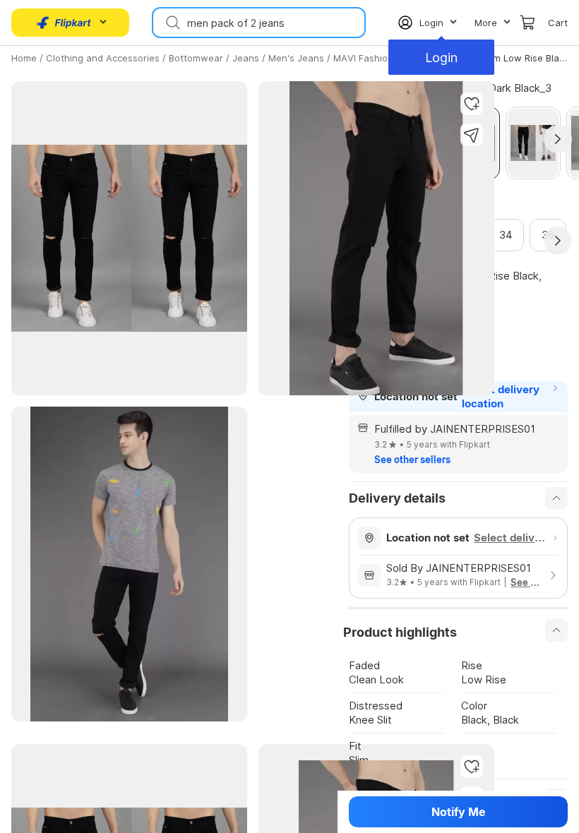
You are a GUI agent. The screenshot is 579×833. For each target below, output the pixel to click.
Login (441, 57)
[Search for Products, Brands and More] (171, 22)
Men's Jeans (296, 58)
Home (24, 58)
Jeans (245, 58)
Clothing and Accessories (103, 58)
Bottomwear (196, 58)
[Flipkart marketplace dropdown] (63, 22)
